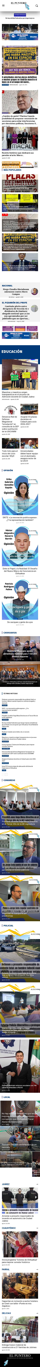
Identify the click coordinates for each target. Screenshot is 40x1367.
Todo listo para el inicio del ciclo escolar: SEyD (10, 453)
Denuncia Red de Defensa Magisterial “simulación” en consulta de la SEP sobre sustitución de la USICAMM (10, 424)
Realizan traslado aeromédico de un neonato (20, 18)
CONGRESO (5, 719)
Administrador (14, 84)
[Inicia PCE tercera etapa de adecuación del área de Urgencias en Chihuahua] (16, 1160)
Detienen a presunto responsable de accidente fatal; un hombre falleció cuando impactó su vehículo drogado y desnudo (19, 701)
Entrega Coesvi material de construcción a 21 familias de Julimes (19, 1346)
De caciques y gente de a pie (20, 622)
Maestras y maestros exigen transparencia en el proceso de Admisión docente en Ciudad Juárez (18, 394)
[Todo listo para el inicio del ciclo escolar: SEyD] (11, 443)
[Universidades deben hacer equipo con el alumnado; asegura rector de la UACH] (29, 443)
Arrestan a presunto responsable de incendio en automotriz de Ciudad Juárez (18, 1218)
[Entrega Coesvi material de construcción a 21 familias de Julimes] (20, 1329)
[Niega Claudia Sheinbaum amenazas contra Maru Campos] (34, 291)
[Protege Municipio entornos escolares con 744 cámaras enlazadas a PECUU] (20, 1066)
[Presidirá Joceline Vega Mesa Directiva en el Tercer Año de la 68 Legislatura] (20, 806)
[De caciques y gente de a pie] (20, 599)
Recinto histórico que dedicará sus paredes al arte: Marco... (18, 154)
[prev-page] (3, 774)
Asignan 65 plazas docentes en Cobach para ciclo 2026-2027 (28, 420)
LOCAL (4, 728)
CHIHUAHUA (5, 149)
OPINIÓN (20, 514)
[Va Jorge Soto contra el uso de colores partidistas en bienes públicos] (20, 852)
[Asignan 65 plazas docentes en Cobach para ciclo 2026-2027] (29, 409)
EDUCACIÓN (5, 84)
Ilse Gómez (11, 297)
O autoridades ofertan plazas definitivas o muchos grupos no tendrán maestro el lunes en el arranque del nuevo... (19, 80)
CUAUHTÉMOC (6, 748)
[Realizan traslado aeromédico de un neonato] (20, 1138)
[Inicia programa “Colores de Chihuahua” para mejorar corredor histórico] (20, 1244)
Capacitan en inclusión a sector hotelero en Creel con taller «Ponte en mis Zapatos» (20, 1303)
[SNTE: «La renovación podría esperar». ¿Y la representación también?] (20, 494)
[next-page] (6, 774)
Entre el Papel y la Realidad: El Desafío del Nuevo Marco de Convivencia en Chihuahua (20, 571)
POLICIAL (5, 705)
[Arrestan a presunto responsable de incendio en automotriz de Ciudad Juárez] (20, 1200)
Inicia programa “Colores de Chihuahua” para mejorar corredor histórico (19, 1261)
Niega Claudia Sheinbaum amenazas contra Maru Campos (16, 292)
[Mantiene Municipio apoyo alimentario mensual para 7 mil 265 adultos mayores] (20, 648)
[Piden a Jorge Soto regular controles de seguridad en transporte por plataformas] (20, 898)
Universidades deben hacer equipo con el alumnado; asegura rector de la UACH (29, 456)
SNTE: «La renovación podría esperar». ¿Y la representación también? (20, 518)
